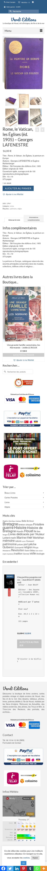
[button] (13, 194)
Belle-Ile (25, 520)
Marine (21, 537)
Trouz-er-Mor (36, 706)
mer (30, 537)
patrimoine (13, 209)
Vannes (26, 553)
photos (24, 706)
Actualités (36, 704)
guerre (8, 527)
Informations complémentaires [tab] (34, 218)
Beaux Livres (10, 492)
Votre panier (13, 7)
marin (13, 537)
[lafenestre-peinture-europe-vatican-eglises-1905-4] (36, 117)
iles (38, 531)
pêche (32, 544)
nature (18, 540)
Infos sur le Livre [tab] (14, 220)
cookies (26, 857)
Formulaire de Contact (12, 742)
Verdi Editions (23, 19)
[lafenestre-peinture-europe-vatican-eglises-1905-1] (23, 100)
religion (19, 209)
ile (35, 531)
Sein (37, 550)
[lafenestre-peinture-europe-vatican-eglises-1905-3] (11, 117)
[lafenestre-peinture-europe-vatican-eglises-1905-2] (36, 100)
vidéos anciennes (10, 706)
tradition (18, 553)
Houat (28, 530)
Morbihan (38, 537)
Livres (12, 206)
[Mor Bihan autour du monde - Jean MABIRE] (37, 129)
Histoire (20, 527)
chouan (29, 524)
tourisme (10, 554)
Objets (7, 507)
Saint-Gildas (30, 550)
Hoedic (20, 531)
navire (24, 541)
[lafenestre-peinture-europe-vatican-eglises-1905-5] (23, 117)
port (26, 544)
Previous (5, 324)
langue (5, 534)
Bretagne (10, 523)
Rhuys (35, 547)
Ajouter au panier (18, 188)
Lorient (6, 537)
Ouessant (30, 541)
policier (20, 544)
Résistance (7, 550)
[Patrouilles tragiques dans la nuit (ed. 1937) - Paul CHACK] (42, 129)
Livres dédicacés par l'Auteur (26, 534)
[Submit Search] (10, 11)
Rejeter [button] (35, 857)
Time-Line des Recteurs (14, 709)
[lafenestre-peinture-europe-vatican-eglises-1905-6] (11, 100)
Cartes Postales (11, 497)
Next (42, 324)
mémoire (9, 540)
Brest (31, 521)
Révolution (17, 550)
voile (33, 553)
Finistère (38, 524)
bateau (18, 521)
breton (22, 524)
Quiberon (8, 547)
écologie (40, 553)
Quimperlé (19, 547)
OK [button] (23, 863)
